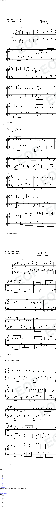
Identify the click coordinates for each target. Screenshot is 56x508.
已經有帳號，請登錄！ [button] (2, 487)
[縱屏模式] (29, 241)
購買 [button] (2, 478)
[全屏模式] (29, 243)
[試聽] (29, 239)
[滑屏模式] (29, 242)
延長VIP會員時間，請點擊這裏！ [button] (4, 493)
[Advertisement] (28, 6)
